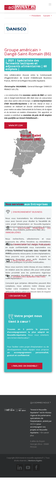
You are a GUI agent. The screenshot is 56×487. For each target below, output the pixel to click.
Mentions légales (35, 460)
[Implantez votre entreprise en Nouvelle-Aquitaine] (19, 6)
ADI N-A (33, 424)
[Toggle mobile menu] (50, 4)
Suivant (46, 15)
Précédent (36, 15)
